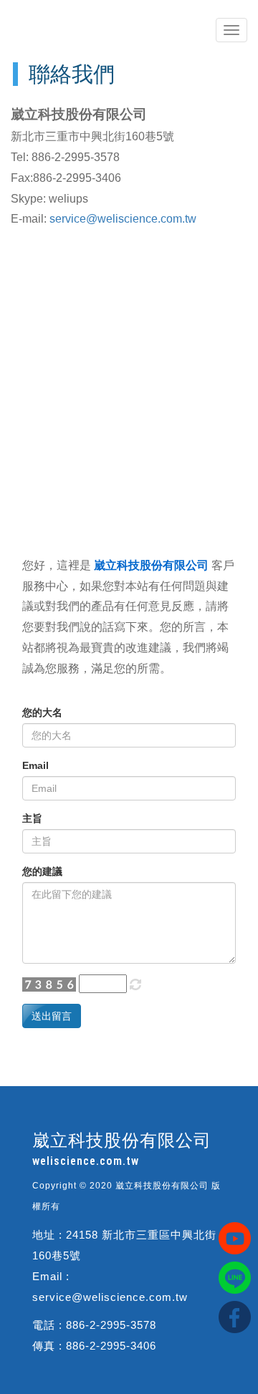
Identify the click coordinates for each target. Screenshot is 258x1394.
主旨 (32, 818)
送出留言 (52, 1016)
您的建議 (42, 871)
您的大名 (42, 712)
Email (35, 765)
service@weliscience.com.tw (122, 219)
